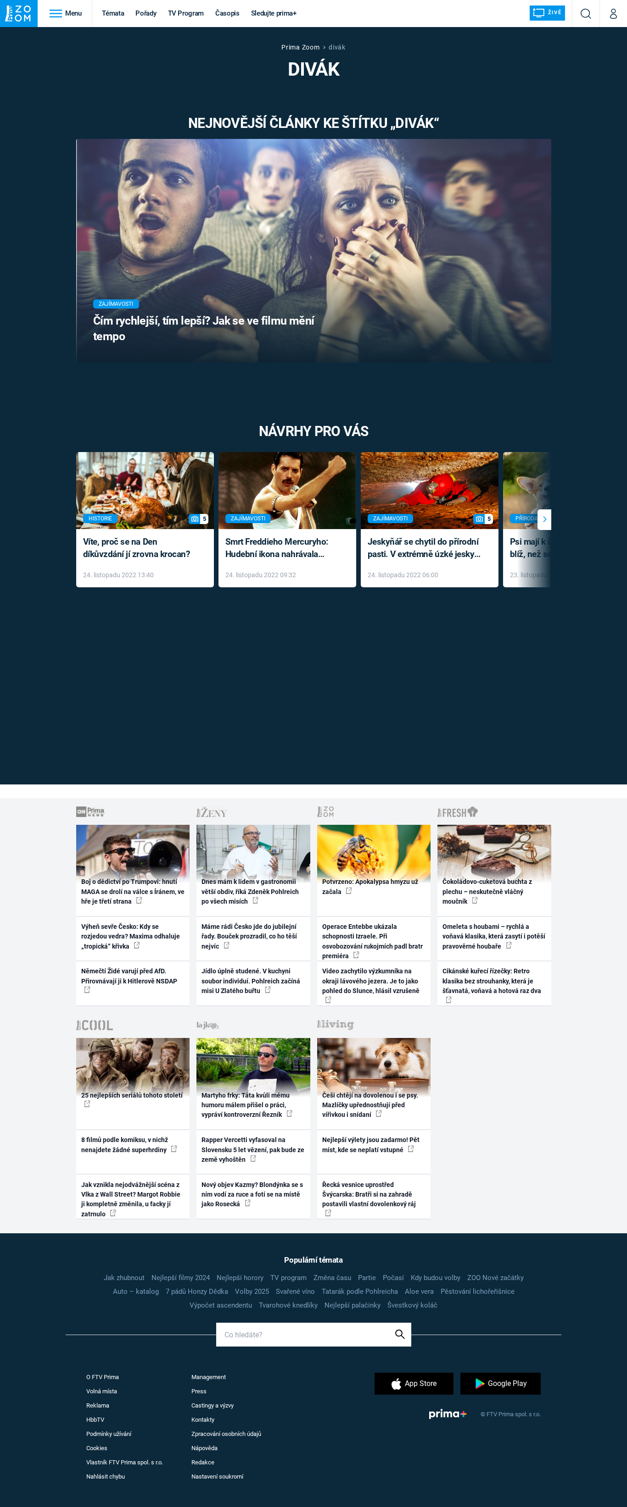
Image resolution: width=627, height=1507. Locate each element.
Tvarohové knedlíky (288, 1305)
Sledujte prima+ (274, 13)
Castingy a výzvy (212, 1405)
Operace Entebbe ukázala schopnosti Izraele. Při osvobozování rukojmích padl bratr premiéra (372, 941)
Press (199, 1391)
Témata (113, 13)
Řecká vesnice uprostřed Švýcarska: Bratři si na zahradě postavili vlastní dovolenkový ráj (369, 1194)
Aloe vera (419, 1291)
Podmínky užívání (108, 1433)
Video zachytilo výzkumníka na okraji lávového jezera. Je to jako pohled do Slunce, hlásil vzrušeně (371, 980)
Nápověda (204, 1448)
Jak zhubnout (124, 1278)
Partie (367, 1278)
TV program (288, 1278)
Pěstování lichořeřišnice (478, 1291)
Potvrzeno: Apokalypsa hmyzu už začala (370, 886)
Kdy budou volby (435, 1278)
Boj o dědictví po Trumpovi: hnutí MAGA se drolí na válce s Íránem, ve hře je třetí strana (133, 891)
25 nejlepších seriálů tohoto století (132, 1095)
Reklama (97, 1405)
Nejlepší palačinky (353, 1305)
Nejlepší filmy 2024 (180, 1278)
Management (208, 1377)
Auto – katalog (136, 1291)
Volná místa (101, 1391)
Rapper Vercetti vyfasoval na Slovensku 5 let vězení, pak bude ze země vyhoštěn (253, 1149)
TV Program (186, 13)
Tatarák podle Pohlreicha (360, 1291)
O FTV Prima (102, 1377)
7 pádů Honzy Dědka (197, 1291)
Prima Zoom (300, 47)
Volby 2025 (252, 1291)
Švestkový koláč (412, 1305)
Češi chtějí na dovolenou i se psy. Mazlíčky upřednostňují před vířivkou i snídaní (370, 1105)
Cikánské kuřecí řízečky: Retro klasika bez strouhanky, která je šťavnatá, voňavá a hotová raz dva (491, 980)
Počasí (393, 1278)
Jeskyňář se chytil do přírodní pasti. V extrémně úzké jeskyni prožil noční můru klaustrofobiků (424, 548)
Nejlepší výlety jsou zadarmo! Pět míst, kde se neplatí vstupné (371, 1144)
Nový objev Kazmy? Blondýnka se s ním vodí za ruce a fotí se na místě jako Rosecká (252, 1194)
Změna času (332, 1278)
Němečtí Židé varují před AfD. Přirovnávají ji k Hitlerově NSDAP (129, 975)
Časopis (227, 13)
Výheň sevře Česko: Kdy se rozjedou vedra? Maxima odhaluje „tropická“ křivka (130, 936)
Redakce (202, 1462)
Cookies (96, 1448)
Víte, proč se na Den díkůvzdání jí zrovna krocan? (136, 548)
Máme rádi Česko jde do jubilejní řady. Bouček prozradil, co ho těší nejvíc (249, 936)
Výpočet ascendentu (221, 1305)
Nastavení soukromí (217, 1476)
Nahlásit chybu (105, 1476)
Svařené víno (295, 1291)
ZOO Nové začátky (495, 1278)
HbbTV (95, 1419)
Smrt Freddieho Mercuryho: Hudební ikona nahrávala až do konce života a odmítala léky (280, 548)
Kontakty (202, 1419)
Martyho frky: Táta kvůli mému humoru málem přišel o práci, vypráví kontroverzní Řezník (246, 1105)
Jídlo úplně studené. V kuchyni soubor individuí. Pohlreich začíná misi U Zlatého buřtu (251, 980)
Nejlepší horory (240, 1278)
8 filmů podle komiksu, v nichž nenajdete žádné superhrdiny (124, 1144)
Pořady (145, 13)
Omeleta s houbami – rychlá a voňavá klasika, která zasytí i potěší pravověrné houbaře (493, 936)
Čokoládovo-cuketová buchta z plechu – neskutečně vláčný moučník (487, 891)
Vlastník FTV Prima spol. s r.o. (124, 1462)
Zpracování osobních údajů (226, 1433)
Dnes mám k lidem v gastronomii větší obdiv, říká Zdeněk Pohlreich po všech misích (250, 891)
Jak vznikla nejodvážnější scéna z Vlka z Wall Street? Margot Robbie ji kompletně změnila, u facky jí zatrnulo (130, 1199)
